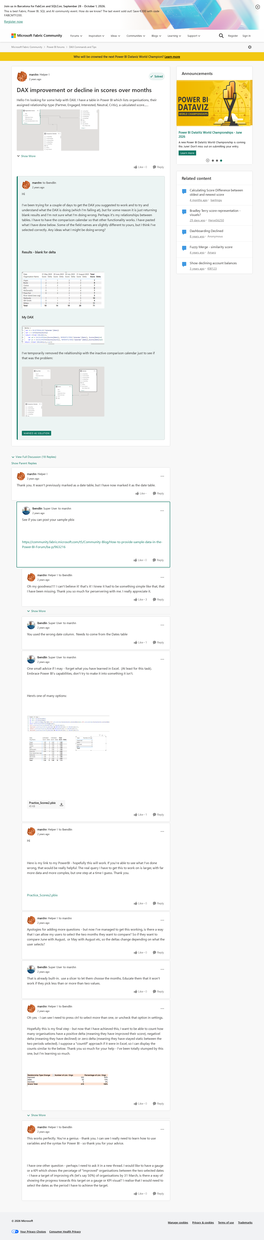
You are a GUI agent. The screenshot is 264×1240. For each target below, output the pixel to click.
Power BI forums (56, 47)
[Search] (221, 35)
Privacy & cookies (203, 1222)
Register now (13, 21)
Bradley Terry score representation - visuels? (215, 212)
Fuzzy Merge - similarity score (211, 247)
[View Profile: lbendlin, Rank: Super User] (26, 511)
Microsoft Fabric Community (26, 47)
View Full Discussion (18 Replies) (36, 457)
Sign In (247, 35)
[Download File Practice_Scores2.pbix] (61, 804)
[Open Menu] (250, 47)
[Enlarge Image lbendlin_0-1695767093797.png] (68, 739)
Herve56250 (216, 220)
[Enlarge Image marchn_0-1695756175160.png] (68, 1080)
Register (233, 35)
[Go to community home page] (36, 35)
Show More (28, 156)
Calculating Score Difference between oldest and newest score (216, 192)
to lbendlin (49, 183)
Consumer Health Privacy (65, 1231)
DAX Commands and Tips (82, 47)
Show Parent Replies (24, 463)
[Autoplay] (207, 160)
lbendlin (37, 508)
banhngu (216, 200)
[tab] (213, 160)
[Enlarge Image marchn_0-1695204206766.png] (63, 290)
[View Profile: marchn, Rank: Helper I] (22, 76)
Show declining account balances (213, 263)
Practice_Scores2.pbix (42, 895)
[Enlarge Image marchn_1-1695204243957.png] (63, 335)
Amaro (211, 252)
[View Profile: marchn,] (26, 185)
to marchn (64, 508)
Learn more (172, 56)
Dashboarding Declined (206, 231)
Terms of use (226, 1222)
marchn (34, 74)
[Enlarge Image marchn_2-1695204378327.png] (63, 392)
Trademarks (245, 1222)
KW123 (212, 268)
